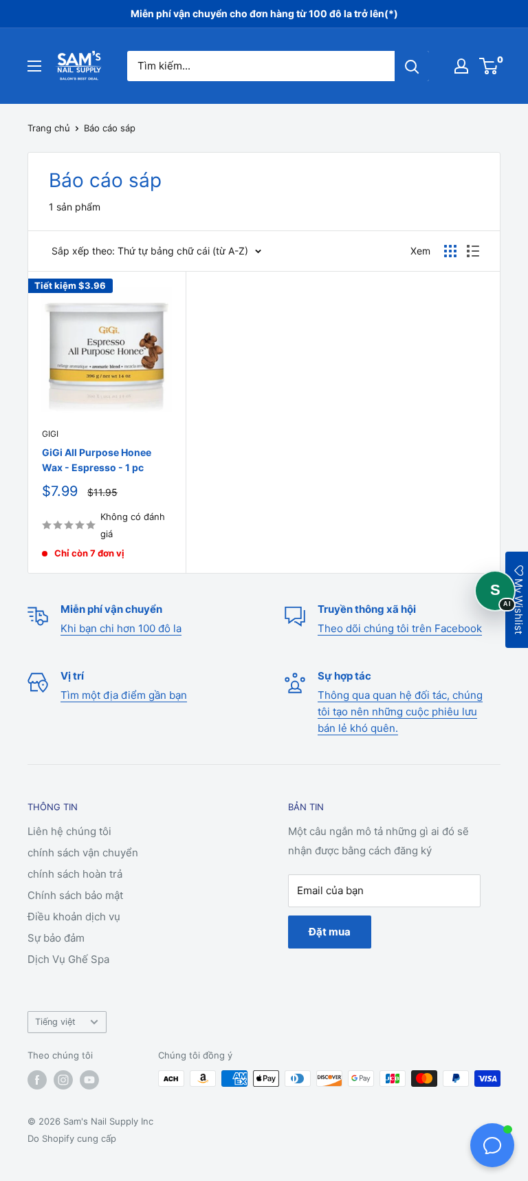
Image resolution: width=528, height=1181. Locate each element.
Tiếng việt (55, 1022)
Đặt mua (330, 931)
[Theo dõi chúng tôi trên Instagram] (63, 1080)
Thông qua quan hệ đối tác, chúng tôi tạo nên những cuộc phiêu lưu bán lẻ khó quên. (400, 712)
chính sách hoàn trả (75, 873)
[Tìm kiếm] (412, 66)
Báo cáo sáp (109, 127)
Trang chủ (49, 127)
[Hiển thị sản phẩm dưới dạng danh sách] (473, 251)
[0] (489, 66)
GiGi (50, 434)
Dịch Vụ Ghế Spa (68, 959)
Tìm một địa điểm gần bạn (123, 695)
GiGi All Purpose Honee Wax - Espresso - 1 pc (96, 459)
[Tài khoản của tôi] (461, 66)
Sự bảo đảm (56, 937)
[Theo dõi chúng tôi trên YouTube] (89, 1080)
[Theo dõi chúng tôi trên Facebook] (37, 1080)
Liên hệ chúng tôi (69, 831)
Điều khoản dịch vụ (74, 916)
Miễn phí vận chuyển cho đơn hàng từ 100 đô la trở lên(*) (264, 13)
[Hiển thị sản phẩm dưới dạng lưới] (450, 251)
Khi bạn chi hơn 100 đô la (121, 628)
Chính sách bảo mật (75, 895)
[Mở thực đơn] (34, 66)
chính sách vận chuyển (83, 852)
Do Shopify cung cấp (72, 1138)
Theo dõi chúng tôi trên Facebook (400, 628)
